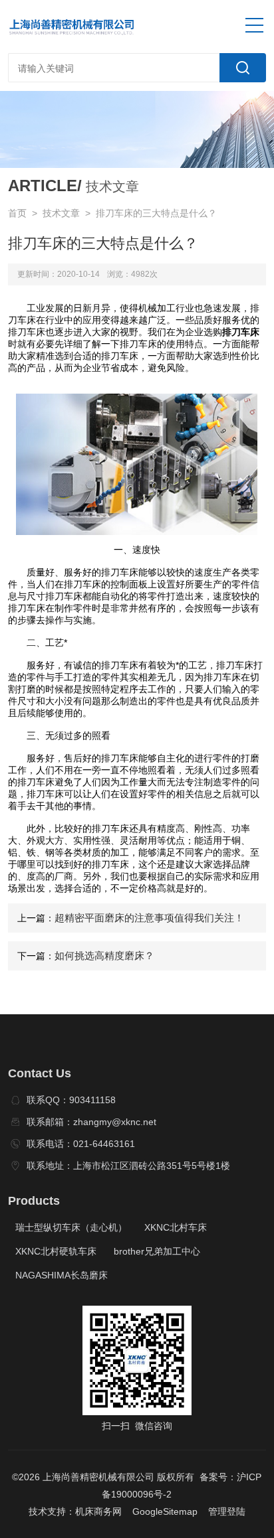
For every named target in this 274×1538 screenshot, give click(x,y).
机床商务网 (98, 1511)
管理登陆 (226, 1511)
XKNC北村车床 (175, 1227)
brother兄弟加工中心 (157, 1251)
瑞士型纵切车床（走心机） (71, 1227)
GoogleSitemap (165, 1511)
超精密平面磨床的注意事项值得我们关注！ (149, 917)
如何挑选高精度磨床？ (104, 955)
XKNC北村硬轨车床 (55, 1251)
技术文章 (61, 213)
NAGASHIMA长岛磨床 (61, 1275)
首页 (17, 213)
